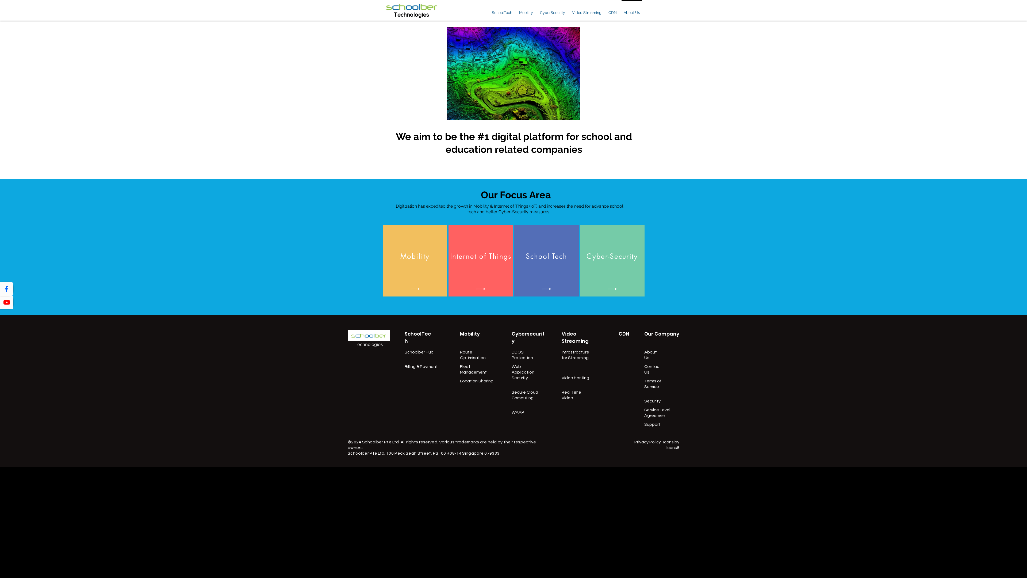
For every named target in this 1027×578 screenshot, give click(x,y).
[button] (502, 10)
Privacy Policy (647, 442)
